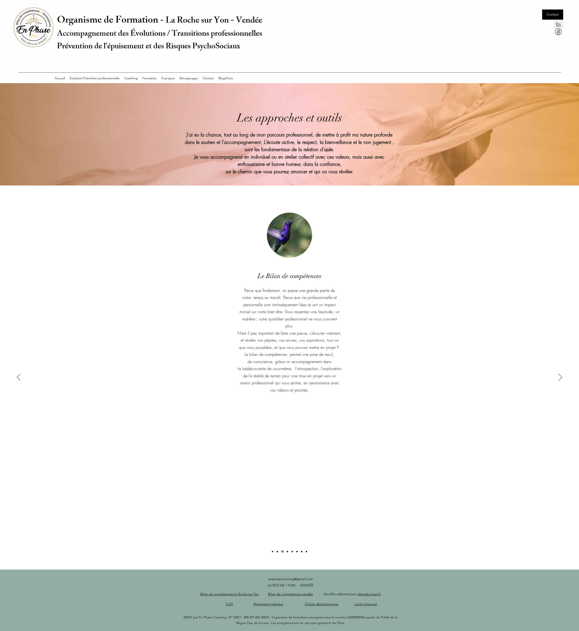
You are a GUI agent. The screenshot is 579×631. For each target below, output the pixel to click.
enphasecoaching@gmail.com (290, 579)
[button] (131, 78)
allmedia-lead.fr (369, 594)
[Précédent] (18, 377)
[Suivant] (560, 377)
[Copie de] (292, 551)
